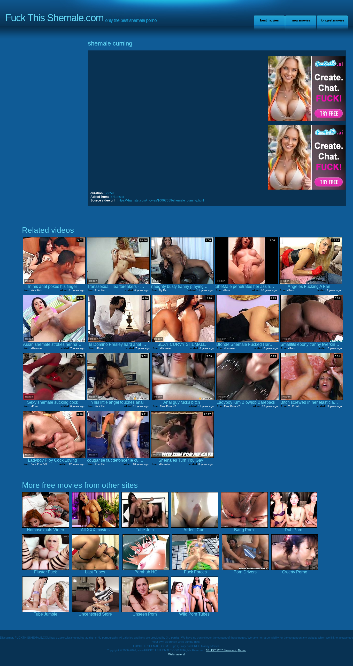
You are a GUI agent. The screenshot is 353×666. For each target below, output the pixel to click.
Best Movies (269, 20)
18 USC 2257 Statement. (221, 650)
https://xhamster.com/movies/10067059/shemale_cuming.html (161, 200)
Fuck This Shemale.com (54, 17)
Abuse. (241, 650)
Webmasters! (176, 654)
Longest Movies (332, 20)
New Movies (301, 20)
